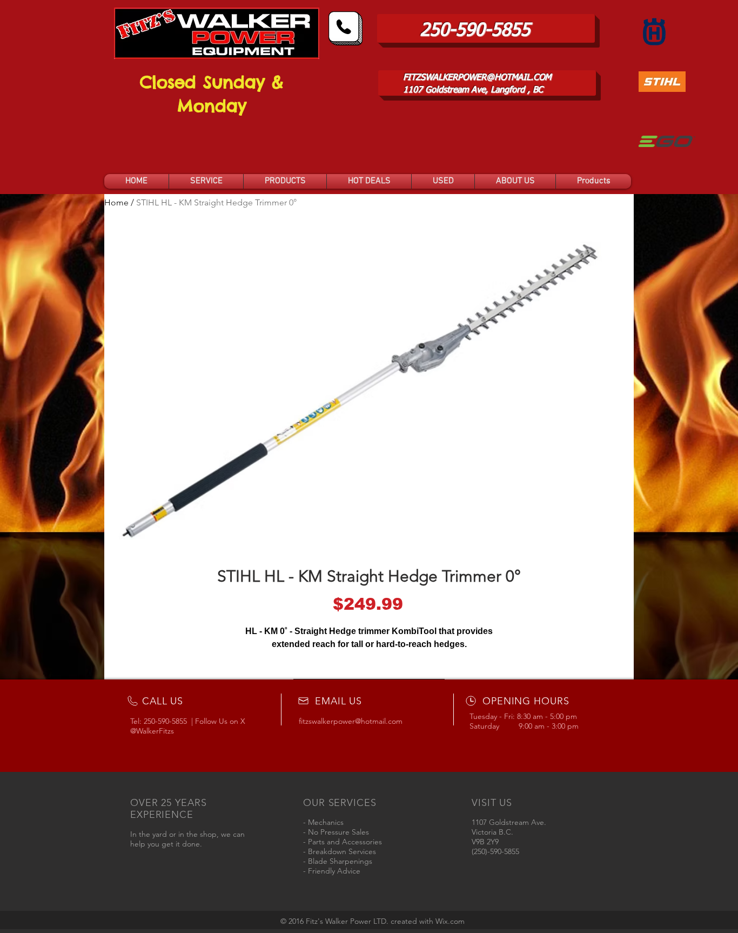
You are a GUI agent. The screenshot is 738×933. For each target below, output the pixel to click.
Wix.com (450, 921)
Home (116, 202)
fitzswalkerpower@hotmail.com (350, 721)
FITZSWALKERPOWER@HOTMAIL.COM (477, 78)
